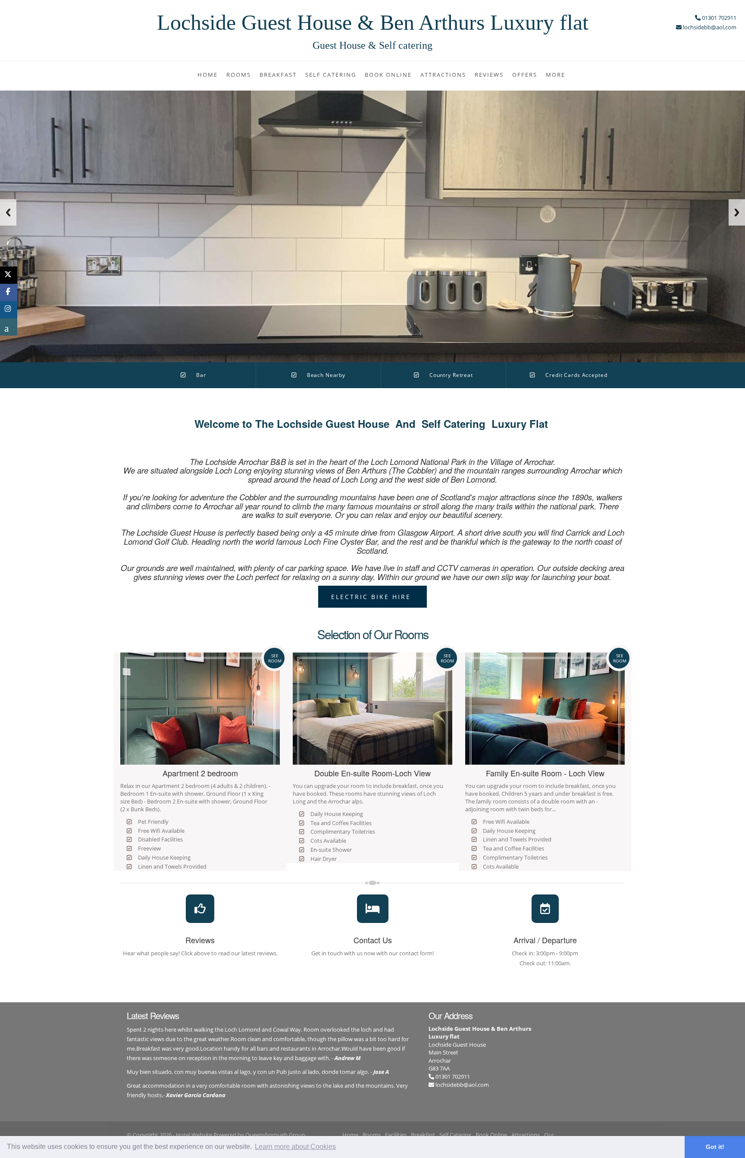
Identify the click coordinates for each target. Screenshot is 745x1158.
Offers (524, 74)
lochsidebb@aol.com (462, 1085)
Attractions (443, 74)
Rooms (238, 74)
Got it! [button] (715, 1146)
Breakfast (278, 74)
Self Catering (330, 74)
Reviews (489, 74)
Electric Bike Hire (372, 597)
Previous (8, 212)
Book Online (388, 74)
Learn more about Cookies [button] (295, 1146)
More (555, 74)
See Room (275, 658)
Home (207, 74)
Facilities (396, 1135)
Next (737, 212)
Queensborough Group (275, 1135)
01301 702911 (452, 1076)
